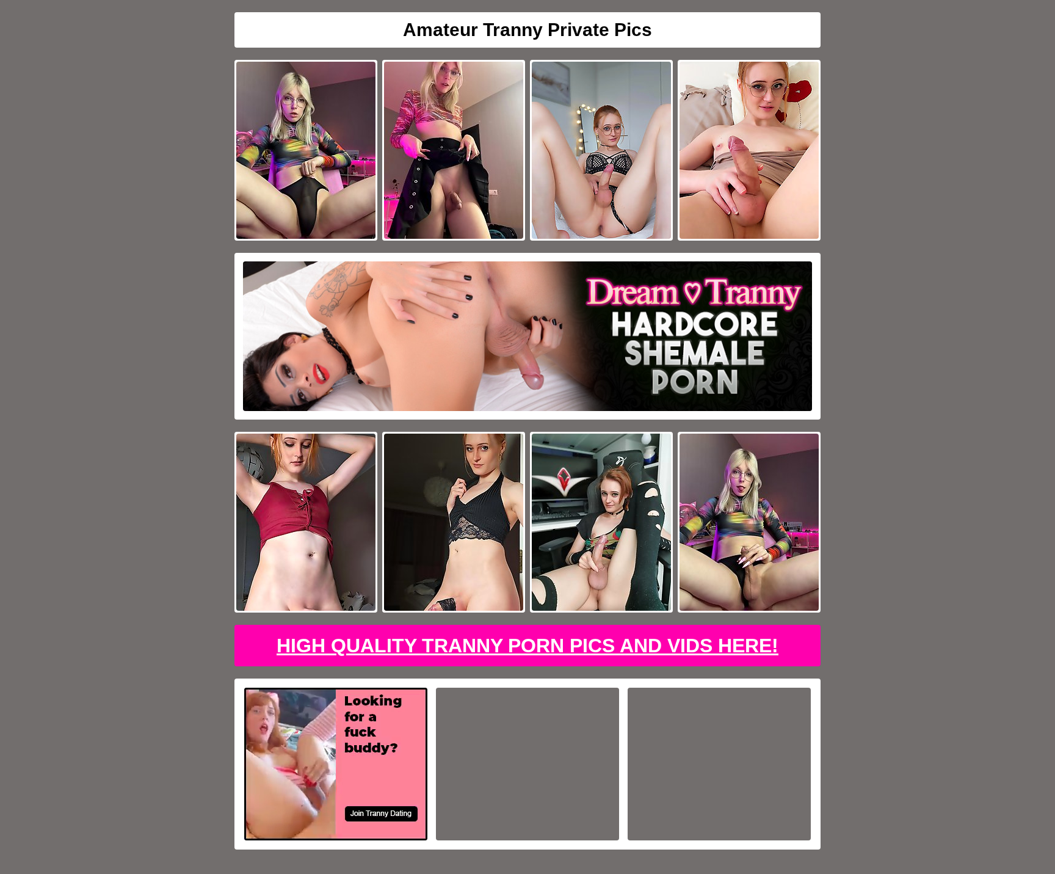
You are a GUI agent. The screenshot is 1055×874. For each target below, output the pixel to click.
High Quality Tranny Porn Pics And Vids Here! (527, 646)
